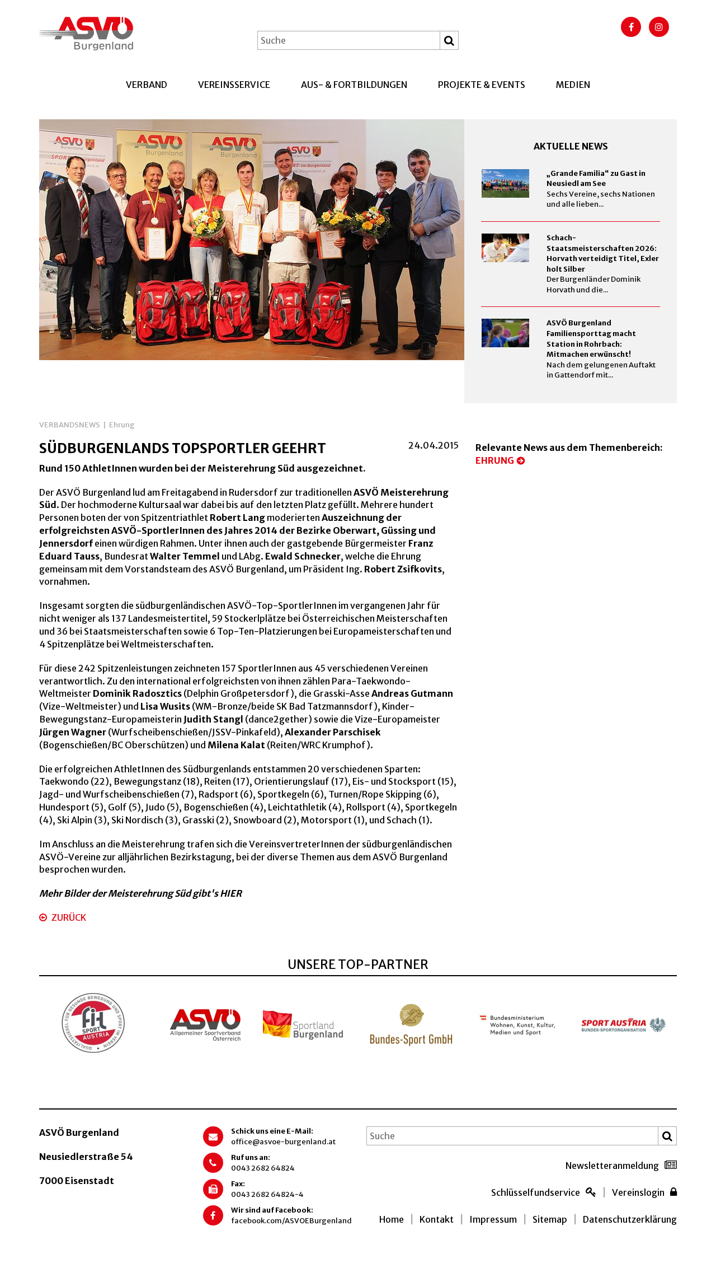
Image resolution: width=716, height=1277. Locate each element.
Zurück (68, 917)
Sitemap (550, 1219)
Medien (573, 84)
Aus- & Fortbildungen (354, 84)
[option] (251, 239)
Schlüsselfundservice (535, 1192)
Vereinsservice (234, 84)
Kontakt (437, 1219)
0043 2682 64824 (263, 1168)
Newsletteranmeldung (612, 1165)
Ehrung (122, 425)
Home (391, 1219)
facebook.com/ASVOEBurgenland (291, 1220)
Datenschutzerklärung (630, 1219)
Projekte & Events (481, 84)
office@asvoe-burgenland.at (283, 1141)
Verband (146, 84)
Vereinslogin (638, 1192)
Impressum (493, 1219)
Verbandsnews (69, 425)
